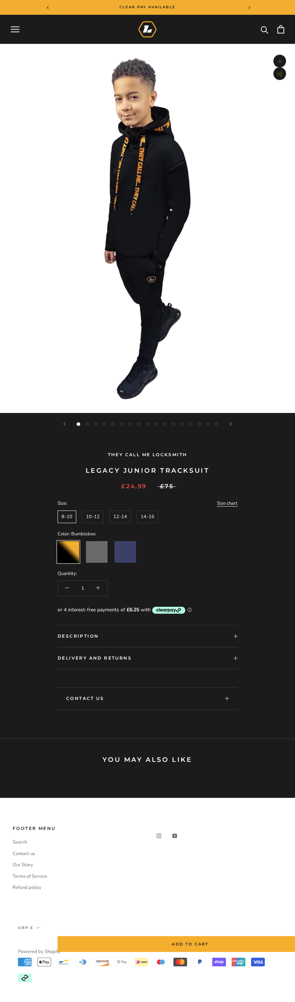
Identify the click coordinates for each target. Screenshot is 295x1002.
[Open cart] (280, 29)
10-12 (93, 516)
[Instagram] (158, 836)
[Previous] (64, 424)
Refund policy (27, 887)
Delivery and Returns (95, 658)
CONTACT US (85, 698)
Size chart (227, 503)
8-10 (67, 516)
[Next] (231, 424)
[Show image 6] (121, 424)
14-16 (147, 516)
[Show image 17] (216, 424)
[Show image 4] (104, 424)
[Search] (264, 29)
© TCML (28, 942)
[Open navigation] (15, 29)
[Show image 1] (78, 424)
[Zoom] (279, 61)
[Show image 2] (87, 424)
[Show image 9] (147, 424)
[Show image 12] (173, 424)
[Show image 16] (208, 424)
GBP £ (25, 927)
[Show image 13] (182, 424)
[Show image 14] (190, 424)
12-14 (120, 516)
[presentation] (43, 7)
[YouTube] (174, 836)
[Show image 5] (113, 424)
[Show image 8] (139, 424)
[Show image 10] (156, 424)
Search (20, 842)
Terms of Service (30, 876)
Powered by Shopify (39, 951)
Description (78, 636)
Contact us (24, 853)
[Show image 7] (130, 424)
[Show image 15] (199, 424)
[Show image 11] (165, 424)
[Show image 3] (95, 424)
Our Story (23, 865)
